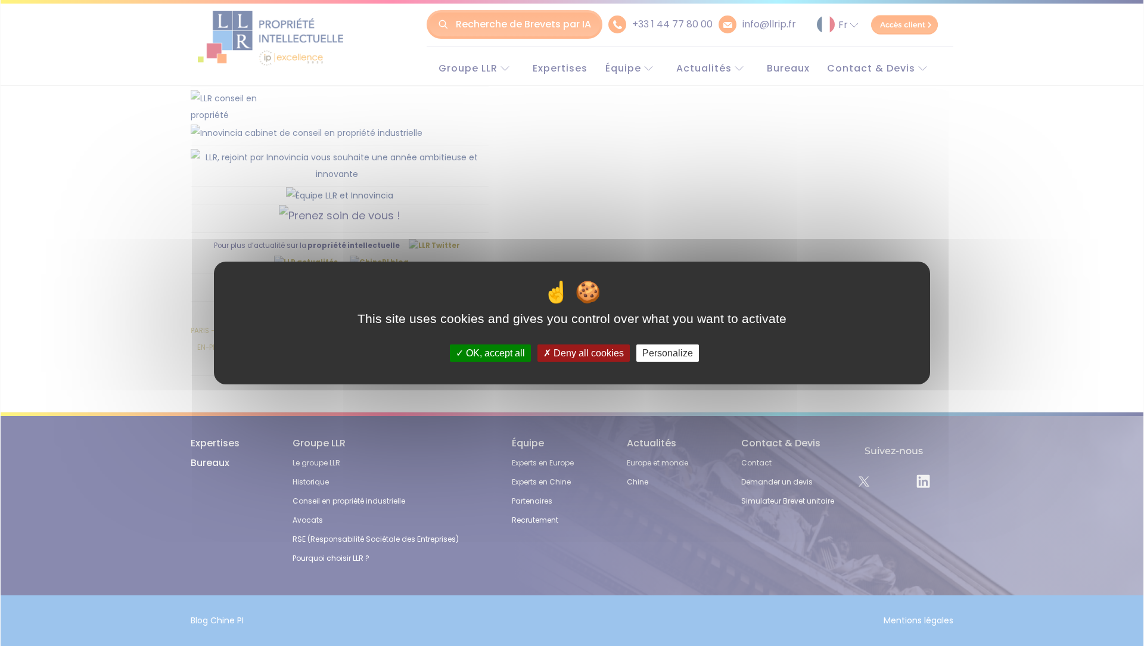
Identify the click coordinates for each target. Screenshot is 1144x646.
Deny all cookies (587, 353)
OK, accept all (494, 353)
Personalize (667, 353)
